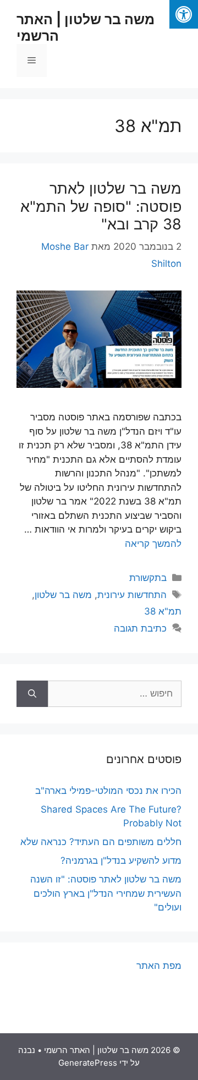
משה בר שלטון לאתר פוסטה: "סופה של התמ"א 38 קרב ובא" (101, 206)
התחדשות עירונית (132, 594)
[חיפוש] (32, 694)
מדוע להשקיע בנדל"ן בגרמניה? (121, 860)
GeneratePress (87, 1062)
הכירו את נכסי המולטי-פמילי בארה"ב (108, 790)
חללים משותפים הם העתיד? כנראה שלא (101, 841)
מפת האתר (159, 965)
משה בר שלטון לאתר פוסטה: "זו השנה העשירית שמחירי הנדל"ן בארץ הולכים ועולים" (106, 893)
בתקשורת (148, 577)
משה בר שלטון (63, 594)
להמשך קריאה (153, 543)
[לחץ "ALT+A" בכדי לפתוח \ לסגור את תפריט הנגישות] (183, 14)
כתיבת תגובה (140, 628)
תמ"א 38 (163, 611)
